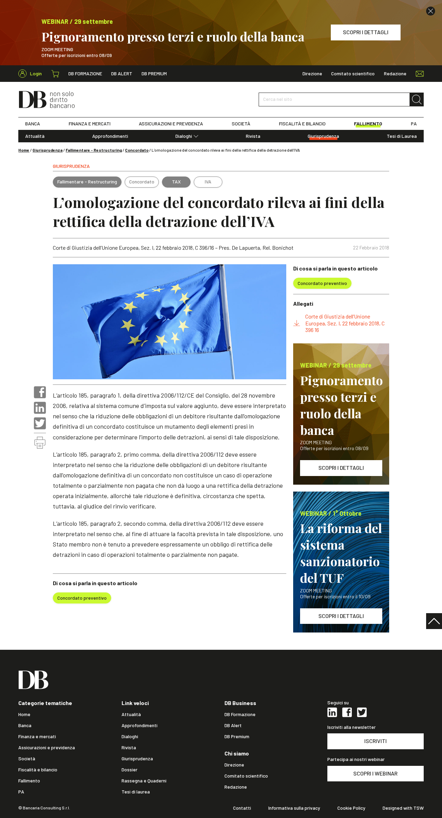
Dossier (129, 769)
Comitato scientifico (353, 73)
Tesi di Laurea (402, 136)
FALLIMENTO (368, 123)
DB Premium (154, 73)
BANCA (32, 123)
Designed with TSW (403, 808)
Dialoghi (183, 136)
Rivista (253, 136)
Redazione (395, 73)
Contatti (242, 808)
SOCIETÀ (241, 123)
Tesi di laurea (136, 792)
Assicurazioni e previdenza (46, 747)
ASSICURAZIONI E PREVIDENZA (171, 123)
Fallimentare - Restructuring (94, 150)
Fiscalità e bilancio (37, 769)
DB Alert (121, 73)
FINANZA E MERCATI (89, 123)
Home (23, 150)
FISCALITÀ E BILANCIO (302, 123)
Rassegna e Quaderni (144, 780)
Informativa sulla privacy (294, 808)
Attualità (35, 136)
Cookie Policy (351, 808)
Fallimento (29, 780)
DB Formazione (85, 73)
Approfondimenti (110, 136)
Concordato (136, 150)
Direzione (312, 73)
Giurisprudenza (323, 136)
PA (414, 123)
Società (26, 758)
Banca (24, 725)
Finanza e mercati (37, 736)
